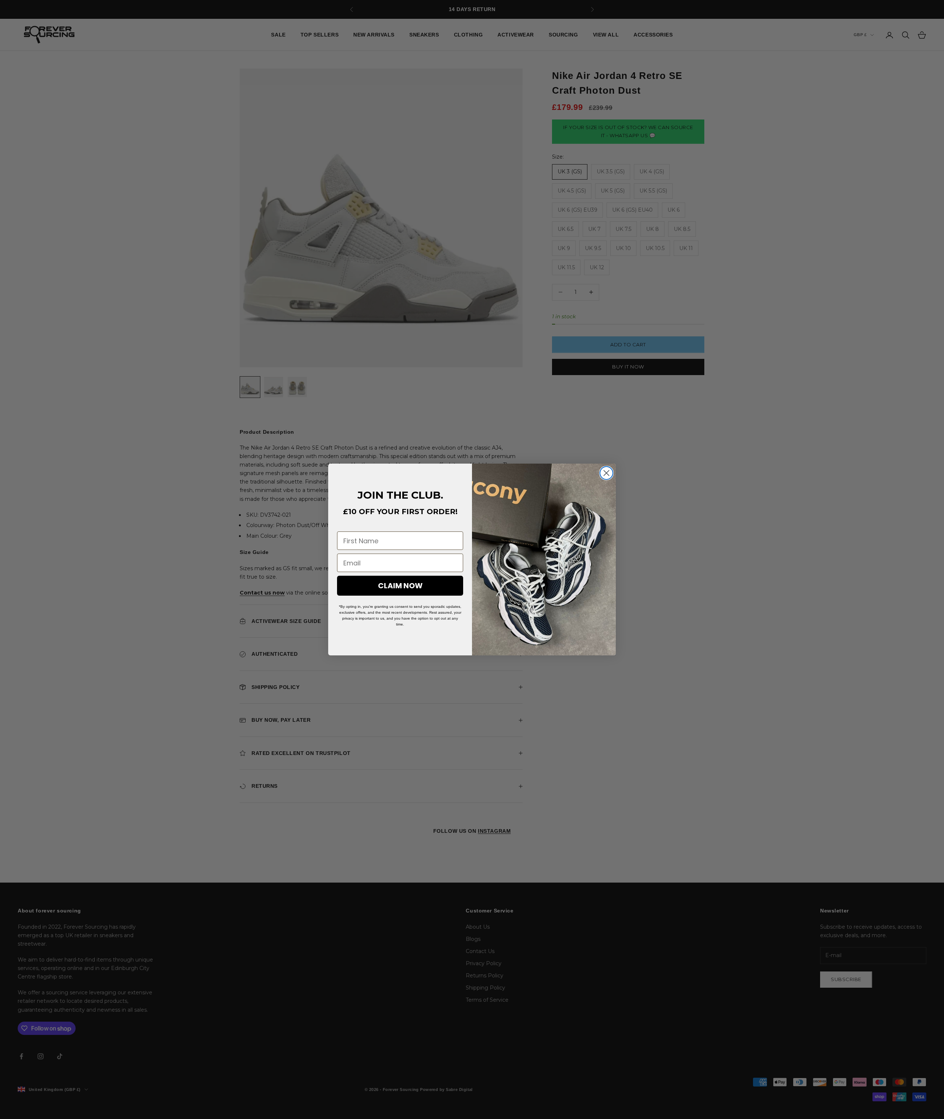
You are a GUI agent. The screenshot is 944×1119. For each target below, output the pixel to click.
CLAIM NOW (400, 586)
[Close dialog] (606, 473)
